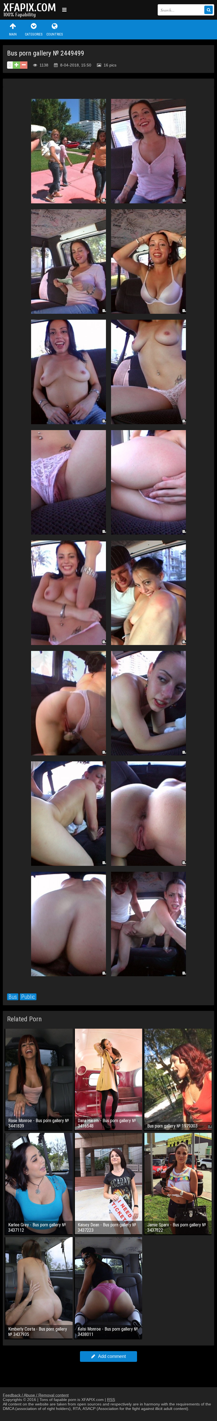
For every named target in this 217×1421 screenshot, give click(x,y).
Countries (54, 34)
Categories (33, 34)
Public (28, 996)
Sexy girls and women (31, 10)
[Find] (208, 10)
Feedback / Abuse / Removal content (36, 1395)
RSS (111, 1399)
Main (13, 34)
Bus (12, 996)
